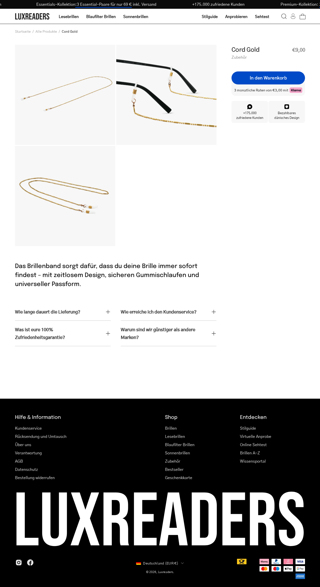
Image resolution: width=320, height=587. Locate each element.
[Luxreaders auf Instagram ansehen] (18, 562)
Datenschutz (26, 469)
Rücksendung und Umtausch (40, 436)
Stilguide (248, 428)
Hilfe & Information (38, 417)
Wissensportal (253, 461)
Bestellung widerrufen (35, 477)
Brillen (171, 428)
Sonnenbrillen (177, 453)
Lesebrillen (175, 436)
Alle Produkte (46, 31)
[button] (284, 16)
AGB (19, 461)
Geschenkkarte (178, 477)
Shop (171, 417)
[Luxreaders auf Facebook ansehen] (30, 562)
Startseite (23, 31)
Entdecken (253, 417)
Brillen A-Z (250, 453)
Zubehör (172, 461)
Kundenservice (28, 428)
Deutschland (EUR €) (160, 563)
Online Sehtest (253, 444)
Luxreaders (165, 572)
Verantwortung (28, 453)
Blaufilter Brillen (179, 444)
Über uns (23, 444)
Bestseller (174, 469)
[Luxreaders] (32, 16)
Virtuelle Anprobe (255, 436)
